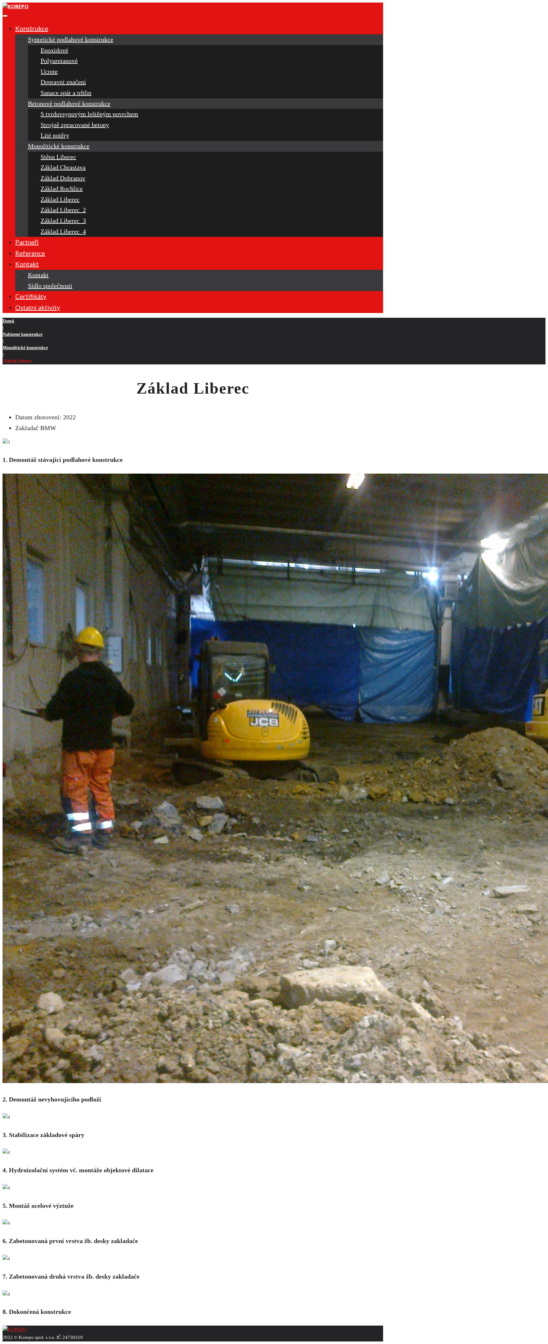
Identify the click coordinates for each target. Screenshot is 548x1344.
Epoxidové (54, 50)
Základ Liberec (60, 199)
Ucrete (49, 71)
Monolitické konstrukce (58, 146)
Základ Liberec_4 (63, 231)
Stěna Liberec (58, 156)
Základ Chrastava (63, 167)
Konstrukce (31, 28)
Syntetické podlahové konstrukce (70, 39)
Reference (30, 253)
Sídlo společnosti (50, 285)
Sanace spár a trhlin (66, 92)
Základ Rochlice (62, 188)
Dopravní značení (63, 81)
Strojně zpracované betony (75, 124)
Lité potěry (55, 135)
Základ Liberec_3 (63, 220)
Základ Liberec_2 (63, 209)
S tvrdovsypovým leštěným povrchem (89, 113)
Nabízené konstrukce (22, 334)
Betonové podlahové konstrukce (69, 103)
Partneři (27, 242)
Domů (8, 321)
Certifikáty (30, 296)
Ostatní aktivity (37, 307)
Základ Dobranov (63, 178)
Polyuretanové (59, 60)
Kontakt (27, 264)
